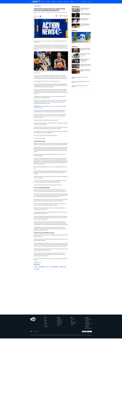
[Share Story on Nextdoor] (63, 16)
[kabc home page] (32, 319)
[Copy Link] (67, 16)
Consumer (46, 326)
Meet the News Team (88, 323)
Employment (87, 326)
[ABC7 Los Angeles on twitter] (33, 331)
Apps (71, 320)
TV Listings (86, 320)
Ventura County (66, 1)
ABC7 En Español (73, 322)
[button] (30, 2)
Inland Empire (60, 1)
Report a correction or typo (37, 262)
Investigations (73, 323)
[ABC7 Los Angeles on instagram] (36, 331)
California (72, 1)
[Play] (81, 37)
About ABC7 (87, 322)
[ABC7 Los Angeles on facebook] (31, 331)
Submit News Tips (88, 319)
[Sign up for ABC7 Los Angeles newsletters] (38, 331)
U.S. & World (46, 323)
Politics (45, 325)
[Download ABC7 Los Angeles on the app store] (84, 331)
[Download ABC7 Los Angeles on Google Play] (89, 331)
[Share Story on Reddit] (60, 16)
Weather (45, 320)
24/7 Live (43, 1)
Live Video (72, 319)
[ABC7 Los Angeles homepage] (36, 2)
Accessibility (87, 325)
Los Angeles (48, 1)
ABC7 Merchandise (88, 328)
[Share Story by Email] (65, 16)
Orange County (54, 1)
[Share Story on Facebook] (56, 16)
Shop (71, 325)
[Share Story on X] (58, 16)
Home (45, 319)
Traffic (45, 322)
